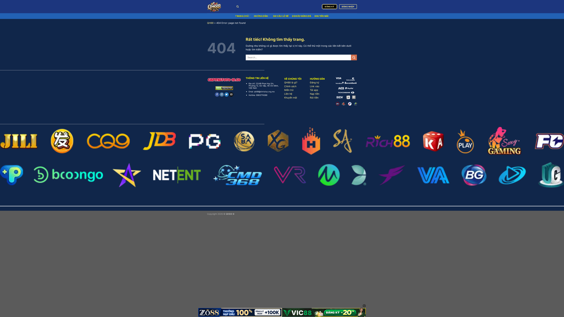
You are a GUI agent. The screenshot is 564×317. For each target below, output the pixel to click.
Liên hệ (288, 93)
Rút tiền (314, 97)
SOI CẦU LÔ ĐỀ (281, 16)
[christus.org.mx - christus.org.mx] (219, 6)
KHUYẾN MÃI (322, 16)
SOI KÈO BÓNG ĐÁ (301, 16)
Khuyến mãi (290, 97)
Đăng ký (314, 82)
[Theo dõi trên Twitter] (226, 94)
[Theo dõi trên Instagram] (222, 94)
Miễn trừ (288, 89)
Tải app (314, 89)
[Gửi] (354, 57)
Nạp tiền (314, 93)
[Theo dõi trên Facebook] (217, 94)
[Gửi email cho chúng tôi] (231, 94)
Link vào (314, 86)
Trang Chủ (242, 16)
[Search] (237, 6)
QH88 (210, 22)
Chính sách (290, 86)
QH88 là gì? (290, 82)
